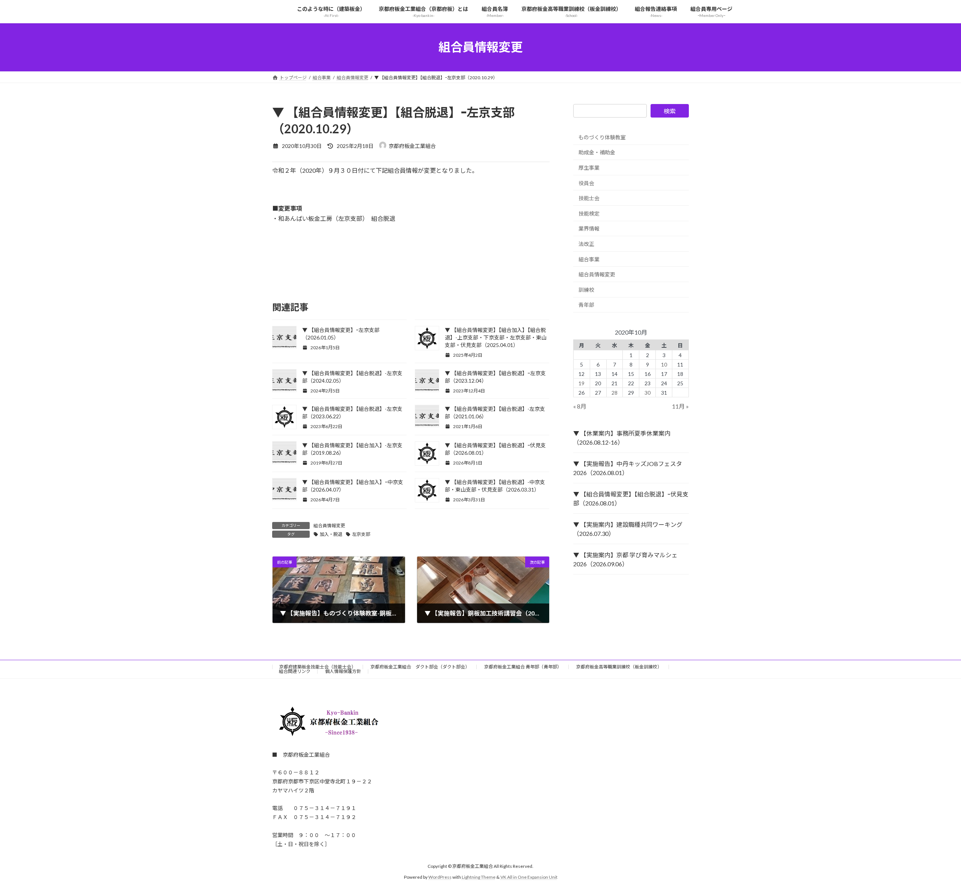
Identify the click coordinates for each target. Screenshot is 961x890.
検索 (670, 111)
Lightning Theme (479, 876)
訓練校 (586, 289)
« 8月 (579, 406)
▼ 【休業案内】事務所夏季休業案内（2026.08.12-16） (621, 438)
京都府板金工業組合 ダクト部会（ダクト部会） (420, 667)
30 (648, 392)
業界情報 (588, 228)
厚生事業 (588, 167)
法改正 (586, 244)
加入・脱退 (331, 534)
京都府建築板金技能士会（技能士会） (317, 667)
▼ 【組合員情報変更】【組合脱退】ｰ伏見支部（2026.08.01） (630, 498)
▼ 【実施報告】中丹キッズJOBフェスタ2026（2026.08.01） (627, 468)
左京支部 (361, 534)
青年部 (586, 305)
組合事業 (588, 259)
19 (582, 383)
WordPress (440, 876)
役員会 (586, 183)
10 (664, 364)
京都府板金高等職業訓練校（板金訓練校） (619, 667)
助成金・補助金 (596, 152)
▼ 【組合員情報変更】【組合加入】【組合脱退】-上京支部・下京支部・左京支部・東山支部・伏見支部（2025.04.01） (496, 337)
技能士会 (588, 198)
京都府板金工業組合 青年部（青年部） (523, 667)
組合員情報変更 (329, 525)
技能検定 (588, 213)
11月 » (680, 406)
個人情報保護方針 (343, 671)
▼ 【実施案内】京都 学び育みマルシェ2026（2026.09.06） (625, 559)
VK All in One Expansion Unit (528, 876)
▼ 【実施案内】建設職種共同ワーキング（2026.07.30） (627, 529)
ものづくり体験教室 (602, 137)
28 (615, 392)
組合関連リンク (294, 671)
